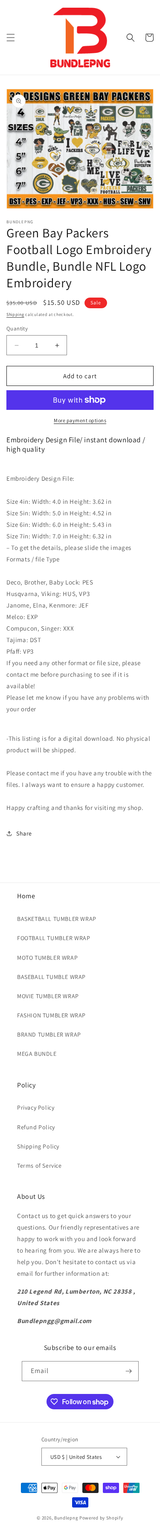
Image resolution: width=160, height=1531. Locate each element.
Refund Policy (36, 1127)
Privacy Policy (35, 1107)
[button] (10, 37)
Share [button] (24, 833)
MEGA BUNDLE (37, 1054)
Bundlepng (66, 1518)
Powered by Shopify (101, 1518)
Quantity (17, 328)
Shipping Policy (38, 1146)
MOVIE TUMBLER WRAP (48, 996)
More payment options (80, 420)
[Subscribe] (128, 1371)
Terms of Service (39, 1165)
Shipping (15, 314)
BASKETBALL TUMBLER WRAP (56, 919)
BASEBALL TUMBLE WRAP (51, 977)
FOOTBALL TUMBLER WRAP (53, 938)
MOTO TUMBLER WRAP (47, 957)
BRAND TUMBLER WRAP (49, 1034)
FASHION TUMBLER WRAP (51, 1015)
